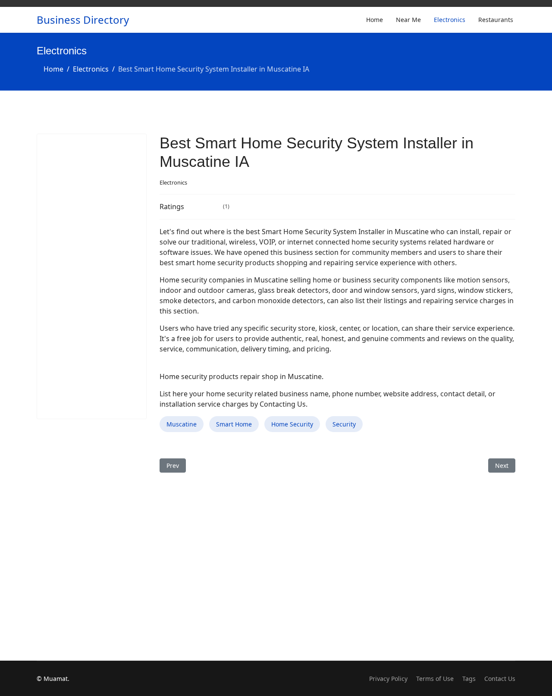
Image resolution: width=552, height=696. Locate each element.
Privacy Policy (388, 678)
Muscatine (181, 424)
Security (344, 424)
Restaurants (495, 20)
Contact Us (499, 678)
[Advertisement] (91, 276)
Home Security (292, 424)
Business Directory (83, 20)
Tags (469, 678)
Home (374, 20)
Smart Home (234, 424)
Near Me (408, 20)
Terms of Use (435, 678)
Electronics (449, 20)
